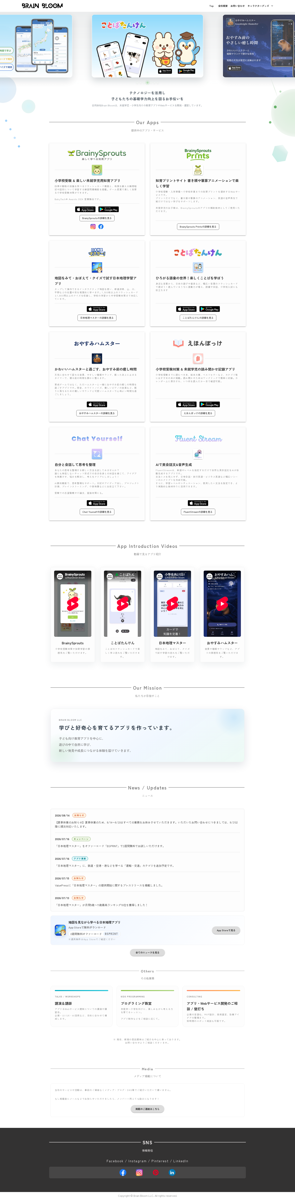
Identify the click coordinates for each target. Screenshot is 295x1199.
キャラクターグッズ (258, 6)
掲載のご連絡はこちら (147, 1109)
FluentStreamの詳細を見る (198, 511)
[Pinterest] (155, 1172)
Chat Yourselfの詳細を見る (97, 511)
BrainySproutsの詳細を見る (97, 218)
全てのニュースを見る (147, 952)
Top (211, 6)
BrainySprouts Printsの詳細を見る (198, 226)
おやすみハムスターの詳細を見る (97, 413)
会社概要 (223, 6)
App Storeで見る (226, 930)
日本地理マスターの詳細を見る (97, 317)
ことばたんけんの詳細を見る (198, 317)
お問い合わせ (237, 6)
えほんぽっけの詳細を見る (198, 413)
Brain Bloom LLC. (144, 1196)
